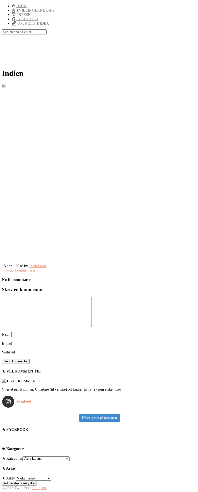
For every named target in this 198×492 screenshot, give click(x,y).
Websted (8, 352)
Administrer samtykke (19, 483)
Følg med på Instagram (102, 417)
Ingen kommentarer (20, 270)
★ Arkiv (8, 478)
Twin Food (37, 266)
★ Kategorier (12, 458)
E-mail (7, 343)
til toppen (39, 488)
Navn (6, 334)
